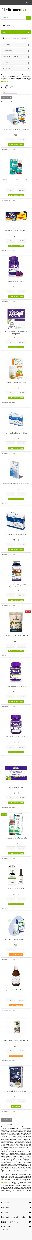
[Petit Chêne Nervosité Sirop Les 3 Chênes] (16, 166)
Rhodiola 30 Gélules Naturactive (16, 382)
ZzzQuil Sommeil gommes (16, 281)
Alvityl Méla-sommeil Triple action (16, 230)
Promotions (7, 62)
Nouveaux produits (11, 56)
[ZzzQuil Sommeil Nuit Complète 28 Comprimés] (16, 318)
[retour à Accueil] (3, 38)
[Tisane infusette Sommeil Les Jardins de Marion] (16, 1027)
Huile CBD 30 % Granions (16, 889)
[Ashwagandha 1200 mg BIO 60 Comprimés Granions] (16, 571)
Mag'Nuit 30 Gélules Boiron (16, 787)
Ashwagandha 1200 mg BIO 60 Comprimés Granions (16, 586)
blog (7, 1229)
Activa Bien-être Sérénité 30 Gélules (16, 433)
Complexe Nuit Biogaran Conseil (16, 1091)
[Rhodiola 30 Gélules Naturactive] (16, 369)
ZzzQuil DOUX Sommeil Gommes (16, 686)
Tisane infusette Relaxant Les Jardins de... (16, 635)
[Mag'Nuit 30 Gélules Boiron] (16, 773)
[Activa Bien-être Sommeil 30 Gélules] (16, 520)
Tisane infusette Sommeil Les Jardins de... (16, 1040)
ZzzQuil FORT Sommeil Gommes (16, 737)
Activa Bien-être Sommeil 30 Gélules (16, 534)
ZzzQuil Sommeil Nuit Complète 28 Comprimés (16, 333)
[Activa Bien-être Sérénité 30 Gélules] (16, 419)
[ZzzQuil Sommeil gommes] (16, 267)
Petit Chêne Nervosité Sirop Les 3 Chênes (16, 180)
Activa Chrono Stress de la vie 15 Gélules (16, 484)
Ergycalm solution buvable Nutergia (16, 990)
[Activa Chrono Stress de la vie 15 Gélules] (16, 470)
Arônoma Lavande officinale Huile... (16, 838)
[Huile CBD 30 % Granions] (16, 875)
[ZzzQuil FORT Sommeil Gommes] (16, 723)
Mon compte (6, 1212)
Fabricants (7, 50)
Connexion (27, 2)
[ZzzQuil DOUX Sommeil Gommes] (16, 672)
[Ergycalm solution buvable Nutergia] (16, 976)
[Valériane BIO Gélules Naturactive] (16, 925)
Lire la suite (5, 81)
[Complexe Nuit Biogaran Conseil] (16, 1077)
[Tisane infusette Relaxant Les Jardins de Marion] (16, 622)
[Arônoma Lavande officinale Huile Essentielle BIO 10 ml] (16, 824)
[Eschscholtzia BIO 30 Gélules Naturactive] (16, 115)
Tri (2, 92)
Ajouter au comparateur (9, 149)
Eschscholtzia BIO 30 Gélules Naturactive (16, 129)
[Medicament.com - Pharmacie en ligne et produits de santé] (16, 8)
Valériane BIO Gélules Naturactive (16, 939)
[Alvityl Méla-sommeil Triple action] (16, 217)
